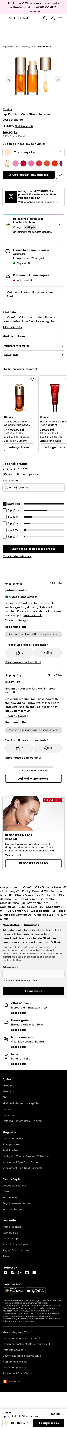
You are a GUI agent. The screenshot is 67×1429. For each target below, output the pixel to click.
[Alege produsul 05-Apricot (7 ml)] (54, 163)
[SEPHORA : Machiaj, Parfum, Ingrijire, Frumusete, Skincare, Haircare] (18, 18)
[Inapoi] (9, 79)
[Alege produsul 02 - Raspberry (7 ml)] (15, 163)
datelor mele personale (17, 956)
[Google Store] (14, 1290)
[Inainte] (58, 79)
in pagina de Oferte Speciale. (47, 1300)
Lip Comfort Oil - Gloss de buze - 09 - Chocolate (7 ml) (32, 906)
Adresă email (10, 967)
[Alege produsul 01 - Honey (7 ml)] (8, 163)
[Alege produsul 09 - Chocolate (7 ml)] (47, 163)
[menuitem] (53, 18)
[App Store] (36, 1290)
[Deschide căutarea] (44, 18)
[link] (33, 549)
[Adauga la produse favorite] (31, 379)
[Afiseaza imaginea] (33, 76)
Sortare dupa (10, 480)
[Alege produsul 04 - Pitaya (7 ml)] (31, 163)
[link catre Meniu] (5, 18)
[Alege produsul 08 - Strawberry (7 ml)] (39, 163)
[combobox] (33, 487)
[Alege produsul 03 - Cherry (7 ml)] (23, 163)
